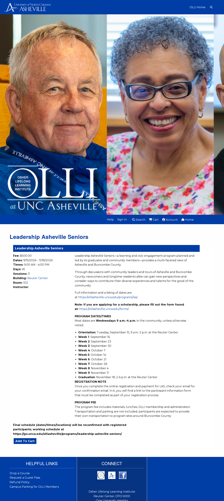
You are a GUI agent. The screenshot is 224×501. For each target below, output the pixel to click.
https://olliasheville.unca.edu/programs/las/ (107, 297)
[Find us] (111, 475)
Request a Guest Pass (25, 477)
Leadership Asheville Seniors (39, 248)
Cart (155, 219)
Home (189, 219)
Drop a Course (20, 473)
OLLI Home (197, 7)
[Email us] (101, 475)
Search (140, 219)
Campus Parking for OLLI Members (34, 486)
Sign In (122, 219)
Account (171, 219)
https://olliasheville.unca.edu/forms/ (104, 309)
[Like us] (122, 475)
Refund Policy (20, 482)
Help (110, 219)
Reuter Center (37, 278)
